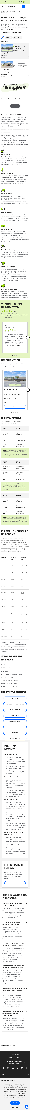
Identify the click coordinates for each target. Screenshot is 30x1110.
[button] (15, 56)
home (3, 11)
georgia (19, 11)
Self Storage (8, 37)
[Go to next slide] (28, 87)
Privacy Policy (22, 1091)
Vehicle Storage (17, 37)
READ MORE (10, 29)
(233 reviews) (21, 63)
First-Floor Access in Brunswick (9, 683)
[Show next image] (11, 48)
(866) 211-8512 (15, 1057)
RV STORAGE (15, 715)
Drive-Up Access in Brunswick (9, 680)
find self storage (11, 11)
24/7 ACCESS (15, 732)
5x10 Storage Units (6, 668)
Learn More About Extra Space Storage (14, 1062)
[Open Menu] (2, 6)
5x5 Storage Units (6, 665)
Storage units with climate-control (11, 927)
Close (15, 1103)
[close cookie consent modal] (28, 1080)
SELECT (15, 406)
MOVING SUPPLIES (15, 738)
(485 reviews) (21, 46)
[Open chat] (27, 1107)
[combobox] (15, 6)
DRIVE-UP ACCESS (15, 727)
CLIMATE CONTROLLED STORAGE (15, 704)
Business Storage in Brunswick (9, 686)
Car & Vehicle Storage (7, 677)
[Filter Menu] (2, 37)
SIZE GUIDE (15, 698)
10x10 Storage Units (6, 671)
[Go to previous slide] (2, 87)
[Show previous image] (3, 48)
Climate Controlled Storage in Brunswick (12, 674)
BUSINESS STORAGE (14, 721)
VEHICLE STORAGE (15, 709)
